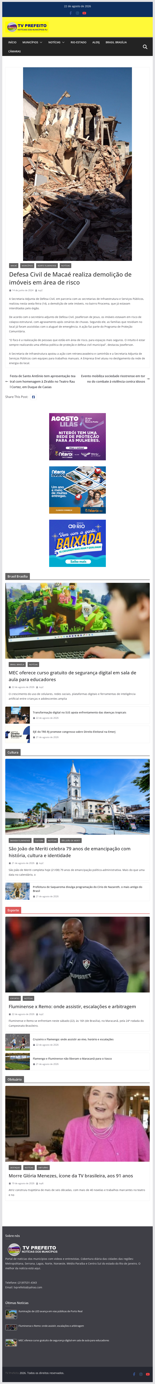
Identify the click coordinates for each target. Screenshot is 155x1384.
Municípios (30, 42)
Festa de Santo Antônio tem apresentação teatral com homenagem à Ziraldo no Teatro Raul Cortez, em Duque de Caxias (42, 381)
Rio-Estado (78, 42)
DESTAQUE (15, 1167)
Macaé (14, 265)
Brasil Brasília (116, 42)
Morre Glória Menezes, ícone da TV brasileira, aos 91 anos (71, 1175)
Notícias (54, 42)
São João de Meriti (70, 840)
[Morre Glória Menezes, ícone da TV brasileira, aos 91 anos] (77, 1124)
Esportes (14, 998)
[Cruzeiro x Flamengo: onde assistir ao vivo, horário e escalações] (17, 1042)
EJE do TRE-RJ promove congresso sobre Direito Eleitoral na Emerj (74, 731)
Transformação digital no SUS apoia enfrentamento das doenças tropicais (79, 712)
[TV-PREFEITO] (32, 1245)
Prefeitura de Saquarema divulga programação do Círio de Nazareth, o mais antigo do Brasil (87, 889)
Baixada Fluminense (20, 840)
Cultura (39, 840)
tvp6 (41, 1183)
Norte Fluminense (47, 265)
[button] (40, 42)
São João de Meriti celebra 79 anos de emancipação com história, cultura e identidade (70, 851)
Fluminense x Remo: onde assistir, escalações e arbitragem (72, 1006)
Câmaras (14, 51)
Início (12, 42)
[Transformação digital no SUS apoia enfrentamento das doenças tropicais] (17, 715)
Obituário (43, 1167)
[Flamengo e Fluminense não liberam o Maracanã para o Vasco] (17, 1061)
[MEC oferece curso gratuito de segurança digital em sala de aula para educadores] (77, 621)
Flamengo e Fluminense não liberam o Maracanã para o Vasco (72, 1058)
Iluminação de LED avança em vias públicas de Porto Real (50, 1311)
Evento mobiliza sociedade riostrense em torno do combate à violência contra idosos (113, 379)
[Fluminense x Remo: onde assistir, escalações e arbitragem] (77, 954)
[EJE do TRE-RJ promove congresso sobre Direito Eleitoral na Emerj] (17, 734)
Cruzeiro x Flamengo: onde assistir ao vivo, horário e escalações (73, 1039)
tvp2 (40, 290)
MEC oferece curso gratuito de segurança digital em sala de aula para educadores (72, 675)
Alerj (96, 42)
